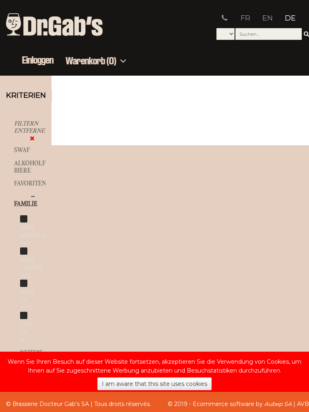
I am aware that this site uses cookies (154, 383)
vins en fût (25, 332)
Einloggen (38, 61)
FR (245, 18)
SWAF (22, 150)
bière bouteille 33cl (33, 235)
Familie (25, 204)
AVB (303, 404)
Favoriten (30, 183)
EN (267, 18)
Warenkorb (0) (92, 61)
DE (290, 18)
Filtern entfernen (31, 126)
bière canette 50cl (31, 267)
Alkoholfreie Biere (36, 166)
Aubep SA (278, 404)
